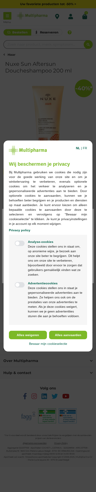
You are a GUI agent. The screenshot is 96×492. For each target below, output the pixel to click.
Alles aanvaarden (68, 335)
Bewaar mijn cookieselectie (48, 343)
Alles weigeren (28, 335)
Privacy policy (19, 230)
